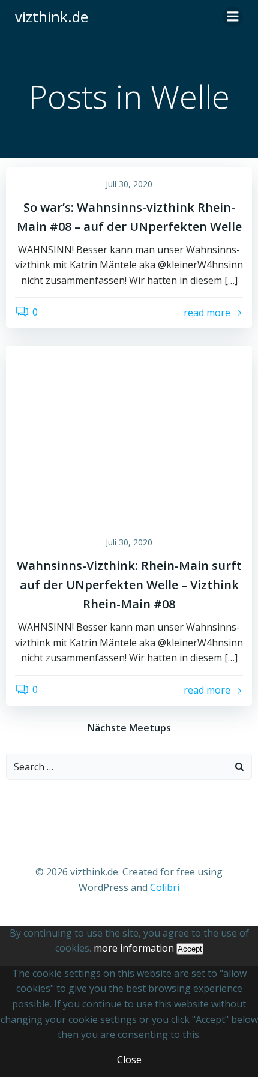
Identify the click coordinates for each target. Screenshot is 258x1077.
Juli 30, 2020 (129, 184)
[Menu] (233, 17)
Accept (190, 948)
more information (134, 948)
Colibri (164, 887)
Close (129, 1059)
